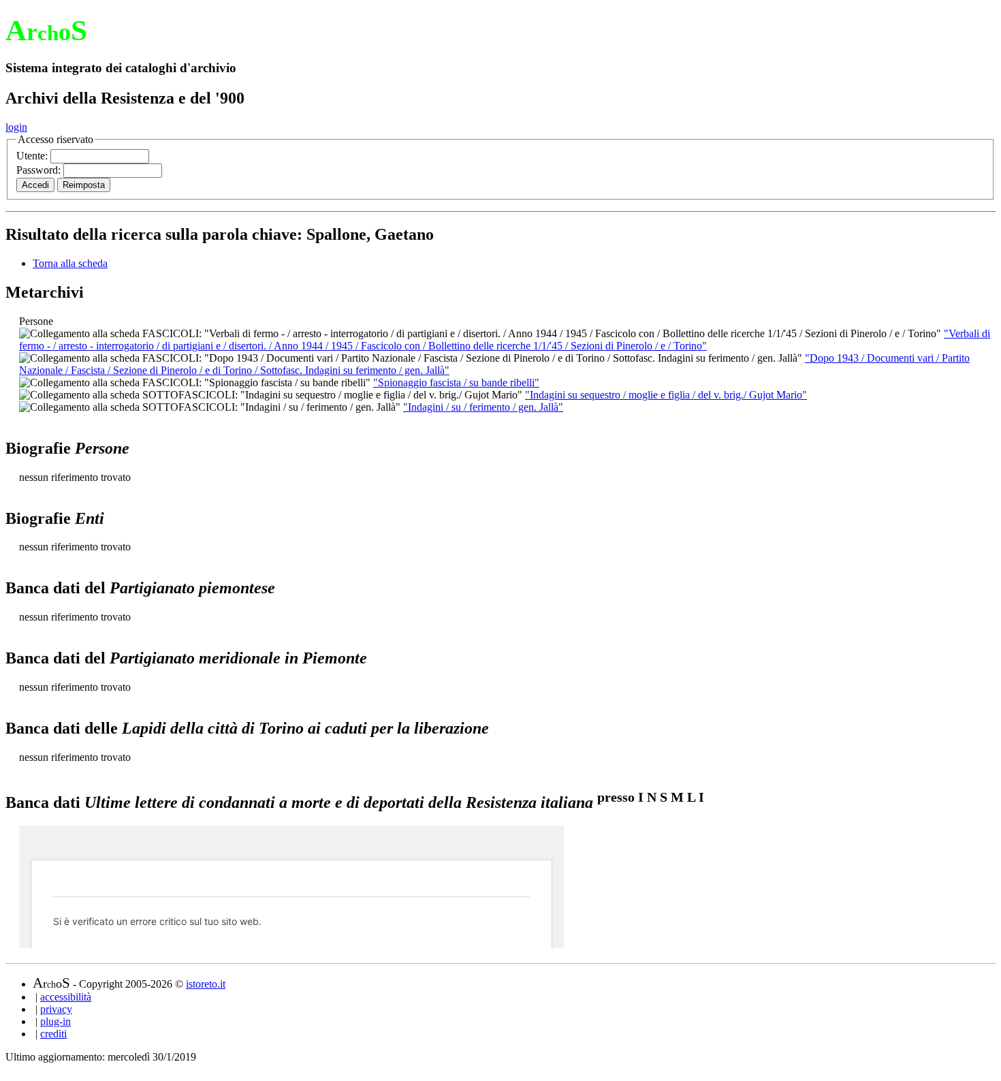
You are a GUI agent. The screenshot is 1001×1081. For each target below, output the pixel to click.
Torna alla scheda (70, 263)
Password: (39, 170)
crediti (53, 1033)
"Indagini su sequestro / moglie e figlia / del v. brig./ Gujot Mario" (666, 395)
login (16, 127)
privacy (56, 1009)
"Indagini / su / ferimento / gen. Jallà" (483, 407)
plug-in (55, 1021)
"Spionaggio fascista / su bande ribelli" (456, 382)
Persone (36, 321)
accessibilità (65, 997)
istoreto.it (205, 984)
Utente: (33, 155)
